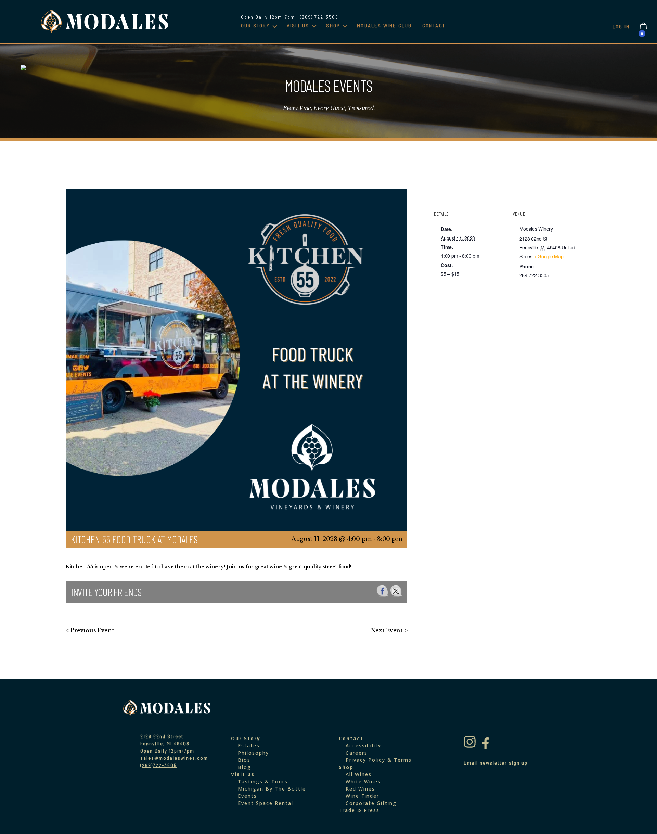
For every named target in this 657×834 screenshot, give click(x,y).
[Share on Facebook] (382, 591)
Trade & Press (359, 810)
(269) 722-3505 (319, 17)
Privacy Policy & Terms (379, 760)
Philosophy (253, 752)
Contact (434, 25)
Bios (244, 760)
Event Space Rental (265, 803)
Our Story (255, 25)
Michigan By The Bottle (272, 788)
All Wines (359, 774)
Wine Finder (362, 796)
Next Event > (389, 630)
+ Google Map (549, 256)
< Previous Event (90, 630)
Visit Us (298, 25)
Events (247, 796)
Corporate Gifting (371, 803)
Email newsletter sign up (496, 763)
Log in (621, 26)
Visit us (243, 774)
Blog (244, 767)
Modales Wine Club (384, 25)
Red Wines (360, 788)
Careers (357, 752)
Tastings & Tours (263, 781)
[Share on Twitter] (396, 591)
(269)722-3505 (158, 765)
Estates (249, 745)
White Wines (363, 781)
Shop (333, 25)
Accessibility (363, 745)
